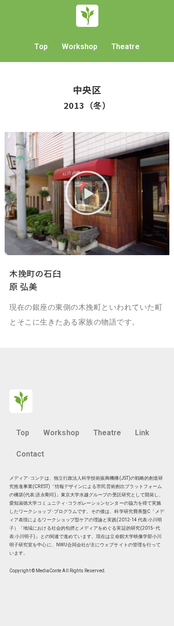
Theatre (125, 46)
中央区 (87, 89)
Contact (30, 454)
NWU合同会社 (71, 544)
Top (40, 46)
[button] (87, 194)
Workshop (80, 46)
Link (142, 432)
